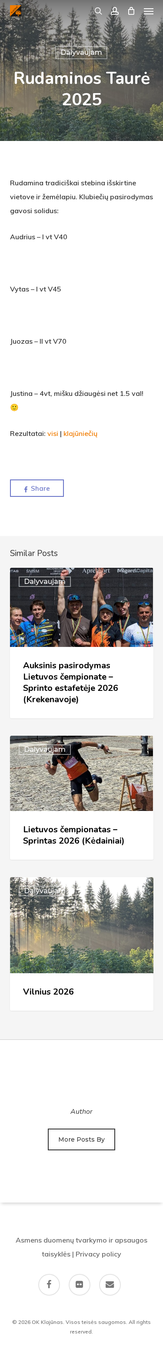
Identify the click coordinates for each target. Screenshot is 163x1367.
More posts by (81, 1139)
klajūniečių (80, 433)
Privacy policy (98, 1254)
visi (52, 433)
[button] (148, 11)
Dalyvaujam (81, 52)
